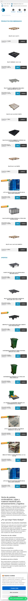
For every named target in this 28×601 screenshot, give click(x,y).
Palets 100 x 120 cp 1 (14, 36)
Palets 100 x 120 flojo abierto (14, 244)
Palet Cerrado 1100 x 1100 (14, 62)
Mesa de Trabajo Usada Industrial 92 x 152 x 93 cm (14, 455)
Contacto (13, 12)
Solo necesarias (14, 592)
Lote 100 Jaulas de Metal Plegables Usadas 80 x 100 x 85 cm (14, 429)
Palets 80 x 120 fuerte (14, 166)
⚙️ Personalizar (14, 596)
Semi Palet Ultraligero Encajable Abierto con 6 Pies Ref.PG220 (14, 325)
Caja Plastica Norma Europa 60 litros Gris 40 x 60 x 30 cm (14, 219)
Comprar (23, 41)
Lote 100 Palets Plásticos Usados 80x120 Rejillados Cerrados (14, 193)
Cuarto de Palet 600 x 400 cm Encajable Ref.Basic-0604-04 (14, 273)
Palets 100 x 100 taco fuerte (14, 114)
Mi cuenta (19, 12)
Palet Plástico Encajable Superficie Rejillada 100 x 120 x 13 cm (14, 299)
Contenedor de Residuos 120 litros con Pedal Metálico (14, 377)
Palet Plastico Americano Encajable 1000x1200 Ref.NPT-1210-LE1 (14, 89)
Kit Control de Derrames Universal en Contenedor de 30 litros (14, 403)
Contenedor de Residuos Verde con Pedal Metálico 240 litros (14, 351)
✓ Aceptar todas (14, 588)
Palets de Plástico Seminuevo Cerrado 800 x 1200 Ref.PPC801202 (14, 141)
